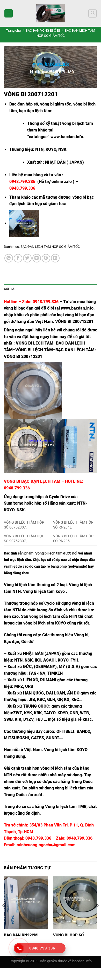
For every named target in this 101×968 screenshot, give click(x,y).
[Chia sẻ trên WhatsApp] (8, 258)
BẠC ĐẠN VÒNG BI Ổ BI (43, 30)
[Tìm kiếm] (92, 13)
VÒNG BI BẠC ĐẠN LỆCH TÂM (32, 481)
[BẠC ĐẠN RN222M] (26, 902)
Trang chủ (13, 30)
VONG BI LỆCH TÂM (34, 343)
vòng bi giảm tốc (55, 104)
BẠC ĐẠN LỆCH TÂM (75, 349)
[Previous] (3, 915)
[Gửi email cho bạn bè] (36, 258)
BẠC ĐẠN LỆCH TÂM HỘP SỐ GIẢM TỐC (50, 247)
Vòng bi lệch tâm (48, 553)
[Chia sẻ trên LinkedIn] (55, 258)
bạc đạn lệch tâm (35, 110)
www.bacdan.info (67, 136)
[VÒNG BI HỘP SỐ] (75, 902)
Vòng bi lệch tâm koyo (44, 591)
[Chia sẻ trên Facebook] (18, 258)
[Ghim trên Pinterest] (46, 258)
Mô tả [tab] (9, 289)
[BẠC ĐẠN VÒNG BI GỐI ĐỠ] (50, 13)
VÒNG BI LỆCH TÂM (34, 349)
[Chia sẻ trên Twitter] (27, 258)
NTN (8, 774)
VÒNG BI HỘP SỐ (68, 935)
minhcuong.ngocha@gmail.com (46, 844)
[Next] (97, 915)
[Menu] (8, 13)
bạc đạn (86, 314)
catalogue (38, 136)
